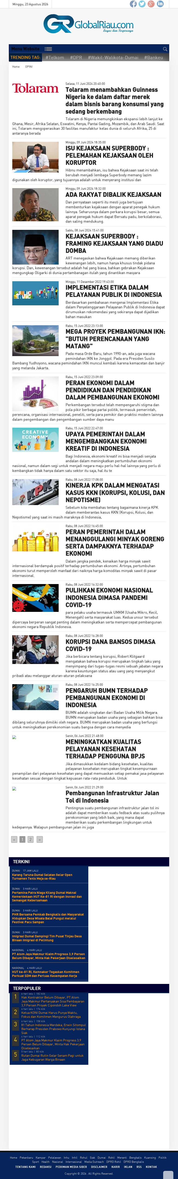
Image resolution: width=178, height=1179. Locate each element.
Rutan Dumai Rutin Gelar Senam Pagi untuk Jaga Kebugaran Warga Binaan (52, 1057)
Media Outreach (94, 1161)
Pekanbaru (26, 1157)
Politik (162, 1157)
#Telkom (54, 57)
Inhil (74, 1157)
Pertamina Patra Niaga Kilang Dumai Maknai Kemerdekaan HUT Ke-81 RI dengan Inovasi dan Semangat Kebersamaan (47, 896)
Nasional (57, 1161)
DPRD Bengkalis (134, 1161)
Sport (35, 1161)
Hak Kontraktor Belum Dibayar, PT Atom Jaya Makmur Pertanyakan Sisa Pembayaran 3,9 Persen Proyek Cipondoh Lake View (52, 1001)
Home (15, 66)
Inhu (66, 1157)
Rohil (111, 1157)
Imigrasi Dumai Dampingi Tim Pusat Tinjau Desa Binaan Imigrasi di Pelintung (47, 938)
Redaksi (45, 1166)
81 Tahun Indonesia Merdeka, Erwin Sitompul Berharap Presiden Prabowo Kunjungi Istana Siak (53, 1029)
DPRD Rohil (113, 1161)
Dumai (102, 1157)
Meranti (122, 1157)
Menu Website (25, 48)
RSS (139, 1166)
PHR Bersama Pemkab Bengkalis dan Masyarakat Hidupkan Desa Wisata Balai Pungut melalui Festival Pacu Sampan (48, 918)
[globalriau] (133, 4)
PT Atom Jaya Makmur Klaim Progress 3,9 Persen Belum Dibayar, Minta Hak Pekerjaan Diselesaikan (48, 956)
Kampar (41, 1157)
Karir (115, 1166)
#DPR (76, 57)
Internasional (74, 1161)
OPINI (28, 66)
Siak (92, 1157)
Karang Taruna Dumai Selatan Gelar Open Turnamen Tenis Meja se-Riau (42, 877)
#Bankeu (153, 57)
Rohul (83, 1157)
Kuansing (150, 1157)
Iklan (128, 1166)
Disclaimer (99, 1166)
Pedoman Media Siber (71, 1166)
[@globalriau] (142, 4)
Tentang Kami (25, 1166)
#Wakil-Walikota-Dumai (113, 57)
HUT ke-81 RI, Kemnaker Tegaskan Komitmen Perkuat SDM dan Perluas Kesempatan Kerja (45, 974)
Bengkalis (135, 1157)
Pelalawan (54, 1157)
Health (45, 1161)
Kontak (151, 1166)
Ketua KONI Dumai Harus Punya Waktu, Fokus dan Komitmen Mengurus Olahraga (51, 1014)
